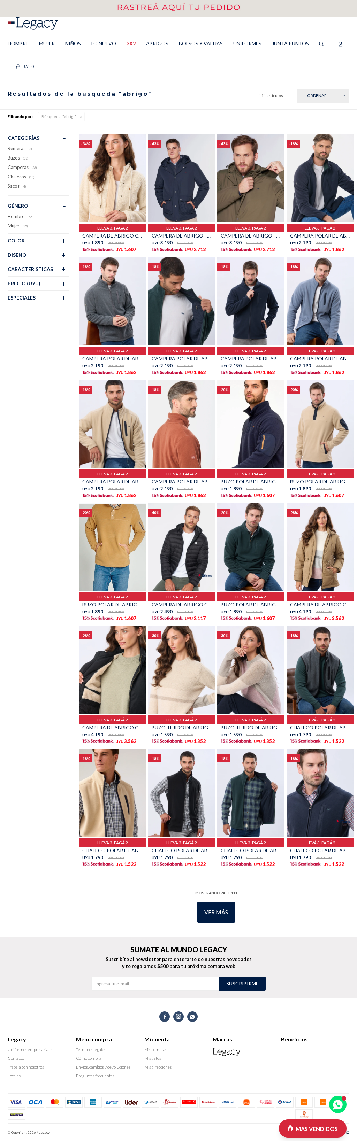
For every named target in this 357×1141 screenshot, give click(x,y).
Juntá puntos (290, 43)
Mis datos (152, 1058)
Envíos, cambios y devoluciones (103, 1067)
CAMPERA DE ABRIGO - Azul (182, 236)
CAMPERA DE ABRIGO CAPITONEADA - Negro (182, 604)
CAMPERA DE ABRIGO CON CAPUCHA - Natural (112, 236)
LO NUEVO (103, 43)
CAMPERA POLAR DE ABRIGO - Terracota (182, 481)
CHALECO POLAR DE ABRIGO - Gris (320, 727)
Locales (14, 1075)
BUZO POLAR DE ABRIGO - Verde (251, 604)
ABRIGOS (157, 43)
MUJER (47, 43)
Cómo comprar (89, 1058)
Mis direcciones (158, 1067)
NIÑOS (73, 43)
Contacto (16, 1058)
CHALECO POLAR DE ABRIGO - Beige (112, 850)
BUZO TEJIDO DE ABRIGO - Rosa (251, 727)
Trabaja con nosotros (26, 1067)
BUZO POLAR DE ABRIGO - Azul (251, 481)
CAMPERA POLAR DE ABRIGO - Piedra (320, 359)
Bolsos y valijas (201, 43)
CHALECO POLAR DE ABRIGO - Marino (320, 850)
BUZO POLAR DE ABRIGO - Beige (320, 481)
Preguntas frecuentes (95, 1075)
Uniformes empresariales (30, 1049)
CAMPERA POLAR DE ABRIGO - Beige (112, 481)
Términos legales (91, 1049)
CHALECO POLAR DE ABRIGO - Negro (182, 850)
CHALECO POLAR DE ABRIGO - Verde (251, 850)
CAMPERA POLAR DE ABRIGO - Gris (112, 359)
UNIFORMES (247, 43)
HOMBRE (18, 43)
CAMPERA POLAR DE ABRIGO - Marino (251, 359)
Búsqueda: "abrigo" (59, 116)
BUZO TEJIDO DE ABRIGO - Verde (182, 727)
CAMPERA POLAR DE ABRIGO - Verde (182, 359)
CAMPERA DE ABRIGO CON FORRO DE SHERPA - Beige (320, 604)
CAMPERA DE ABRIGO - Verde (251, 236)
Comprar (127, 215)
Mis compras (155, 1049)
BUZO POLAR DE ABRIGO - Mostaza (112, 604)
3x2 (131, 43)
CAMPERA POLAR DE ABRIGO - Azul (320, 236)
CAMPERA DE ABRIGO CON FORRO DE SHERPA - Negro (112, 727)
